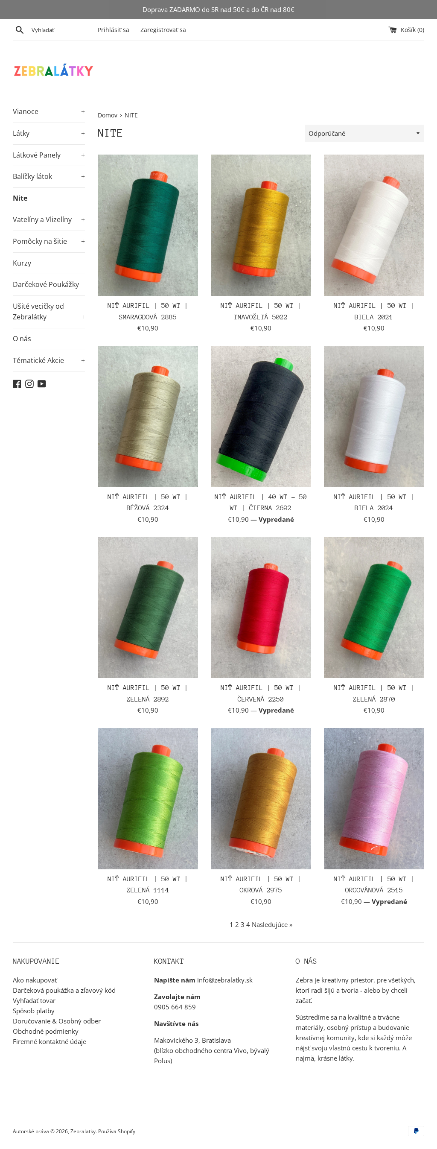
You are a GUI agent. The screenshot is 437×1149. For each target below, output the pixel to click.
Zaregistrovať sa (163, 30)
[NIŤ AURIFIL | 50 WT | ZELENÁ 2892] (148, 607)
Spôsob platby (34, 1010)
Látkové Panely (49, 155)
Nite (20, 198)
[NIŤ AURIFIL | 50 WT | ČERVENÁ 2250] (261, 607)
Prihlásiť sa (113, 30)
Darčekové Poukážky (46, 284)
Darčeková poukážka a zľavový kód (64, 990)
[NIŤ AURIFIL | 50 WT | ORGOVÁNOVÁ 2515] (374, 798)
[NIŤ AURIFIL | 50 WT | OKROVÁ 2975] (261, 798)
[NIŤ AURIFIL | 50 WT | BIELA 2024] (374, 416)
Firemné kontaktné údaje (49, 1041)
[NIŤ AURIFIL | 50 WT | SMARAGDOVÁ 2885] (148, 225)
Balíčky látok (49, 176)
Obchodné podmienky (46, 1031)
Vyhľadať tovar (34, 1000)
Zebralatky (83, 1131)
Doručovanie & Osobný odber (57, 1021)
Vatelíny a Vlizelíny (49, 219)
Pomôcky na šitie (49, 241)
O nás (22, 338)
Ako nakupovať (35, 980)
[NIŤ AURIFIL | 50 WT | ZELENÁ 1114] (148, 798)
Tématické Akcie (49, 360)
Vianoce (49, 111)
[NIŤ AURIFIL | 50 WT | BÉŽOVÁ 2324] (148, 416)
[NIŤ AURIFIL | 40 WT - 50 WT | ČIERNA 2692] (261, 416)
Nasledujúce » (272, 924)
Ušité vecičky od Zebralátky (49, 311)
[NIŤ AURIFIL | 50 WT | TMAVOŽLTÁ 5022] (261, 225)
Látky (49, 133)
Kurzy (22, 263)
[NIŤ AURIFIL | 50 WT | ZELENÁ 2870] (374, 607)
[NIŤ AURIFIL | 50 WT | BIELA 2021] (374, 225)
